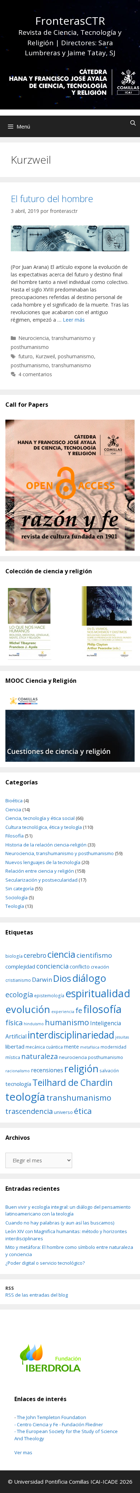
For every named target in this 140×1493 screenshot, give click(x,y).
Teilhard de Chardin (72, 1082)
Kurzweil (45, 356)
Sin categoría (19, 888)
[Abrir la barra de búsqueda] (133, 123)
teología (25, 1097)
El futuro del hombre (52, 198)
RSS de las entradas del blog (36, 1295)
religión (81, 1068)
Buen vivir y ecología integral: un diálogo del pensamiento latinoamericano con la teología (68, 1210)
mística (12, 1057)
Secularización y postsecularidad (41, 880)
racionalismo (17, 1070)
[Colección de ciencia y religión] (70, 623)
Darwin (42, 979)
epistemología (49, 995)
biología (14, 956)
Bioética (14, 800)
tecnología (18, 1083)
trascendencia (29, 1111)
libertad (14, 1046)
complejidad (20, 966)
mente (71, 1046)
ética (83, 1110)
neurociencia (73, 1057)
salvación (109, 1070)
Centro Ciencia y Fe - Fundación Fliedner (60, 1424)
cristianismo (18, 980)
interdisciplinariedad (71, 1034)
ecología (19, 994)
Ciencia (13, 809)
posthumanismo (30, 365)
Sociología (16, 897)
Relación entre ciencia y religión (39, 871)
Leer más (74, 319)
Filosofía (14, 835)
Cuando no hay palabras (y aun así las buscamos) (59, 1222)
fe (78, 1010)
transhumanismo (71, 365)
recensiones (47, 1070)
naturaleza (39, 1056)
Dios (62, 978)
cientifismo (94, 955)
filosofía (102, 1009)
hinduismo (34, 1023)
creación (100, 967)
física (14, 1022)
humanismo (67, 1022)
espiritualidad (97, 993)
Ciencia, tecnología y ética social (40, 818)
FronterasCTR (70, 20)
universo (63, 1112)
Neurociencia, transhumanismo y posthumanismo (59, 853)
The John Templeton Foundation (51, 1417)
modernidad (113, 1047)
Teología (14, 906)
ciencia (61, 954)
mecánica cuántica (44, 1047)
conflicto (80, 966)
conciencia (52, 965)
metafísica (89, 1047)
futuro (25, 356)
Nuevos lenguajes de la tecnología (42, 862)
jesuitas (122, 1037)
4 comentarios (35, 374)
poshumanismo (76, 356)
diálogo (89, 978)
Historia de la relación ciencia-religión (46, 844)
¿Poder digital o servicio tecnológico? (45, 1263)
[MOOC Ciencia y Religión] (70, 729)
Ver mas (23, 1452)
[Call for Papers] (70, 485)
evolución (27, 1009)
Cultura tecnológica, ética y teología (43, 827)
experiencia (62, 1011)
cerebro (35, 955)
